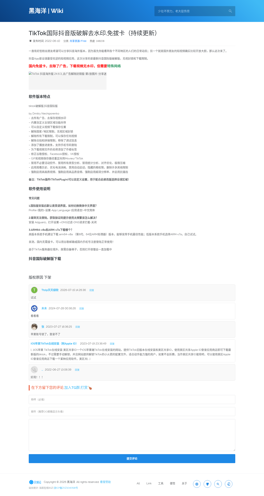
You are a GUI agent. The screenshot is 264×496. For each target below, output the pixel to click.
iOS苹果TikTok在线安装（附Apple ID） (54, 343)
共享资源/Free (78, 41)
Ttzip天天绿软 (50, 290)
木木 (44, 308)
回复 (91, 290)
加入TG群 (72, 387)
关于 (184, 483)
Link (149, 483)
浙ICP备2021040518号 (66, 487)
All (138, 483)
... (42, 369)
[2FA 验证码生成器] (228, 484)
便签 (172, 483)
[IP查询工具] (197, 484)
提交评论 (132, 458)
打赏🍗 (86, 387)
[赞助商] (36, 482)
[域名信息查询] (218, 484)
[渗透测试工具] (207, 484)
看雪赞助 (105, 482)
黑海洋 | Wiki (46, 11)
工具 (160, 483)
